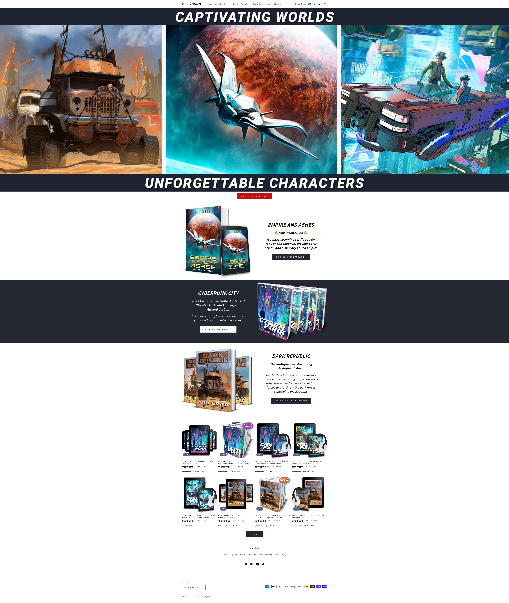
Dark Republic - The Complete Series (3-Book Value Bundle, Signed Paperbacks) (272, 516)
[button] (234, 4)
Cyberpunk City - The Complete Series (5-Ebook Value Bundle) (197, 462)
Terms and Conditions (262, 555)
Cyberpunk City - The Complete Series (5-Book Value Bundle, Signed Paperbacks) (234, 462)
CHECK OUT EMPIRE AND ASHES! (291, 257)
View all (254, 534)
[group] (194, 466)
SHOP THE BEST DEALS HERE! (254, 196)
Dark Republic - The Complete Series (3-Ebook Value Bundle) (233, 516)
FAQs (225, 555)
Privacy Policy (280, 555)
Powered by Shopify (206, 597)
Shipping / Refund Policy (240, 555)
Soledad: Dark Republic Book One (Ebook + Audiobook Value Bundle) (308, 516)
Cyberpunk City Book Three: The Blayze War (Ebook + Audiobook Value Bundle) (199, 516)
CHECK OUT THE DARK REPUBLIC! (291, 400)
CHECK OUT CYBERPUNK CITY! (218, 329)
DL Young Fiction (193, 597)
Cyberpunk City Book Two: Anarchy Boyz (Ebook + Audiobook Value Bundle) (307, 462)
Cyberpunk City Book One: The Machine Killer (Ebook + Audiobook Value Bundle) (272, 462)
